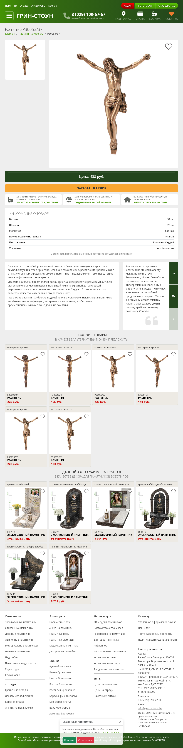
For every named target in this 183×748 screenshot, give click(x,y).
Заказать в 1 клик (91, 188)
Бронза (52, 5)
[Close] (120, 722)
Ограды (10, 684)
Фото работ (145, 5)
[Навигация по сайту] (9, 15)
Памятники (13, 616)
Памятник (11, 5)
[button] (173, 319)
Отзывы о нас (166, 5)
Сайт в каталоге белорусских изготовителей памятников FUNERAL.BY (153, 722)
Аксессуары (38, 5)
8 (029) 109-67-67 (88, 14)
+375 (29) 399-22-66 (150, 700)
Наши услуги (103, 616)
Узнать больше (111, 732)
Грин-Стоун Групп (161, 712)
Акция (128, 5)
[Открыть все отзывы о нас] (173, 296)
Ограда (24, 5)
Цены (97, 678)
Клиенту (144, 616)
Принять (69, 740)
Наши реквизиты (150, 649)
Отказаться (85, 740)
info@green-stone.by (150, 708)
